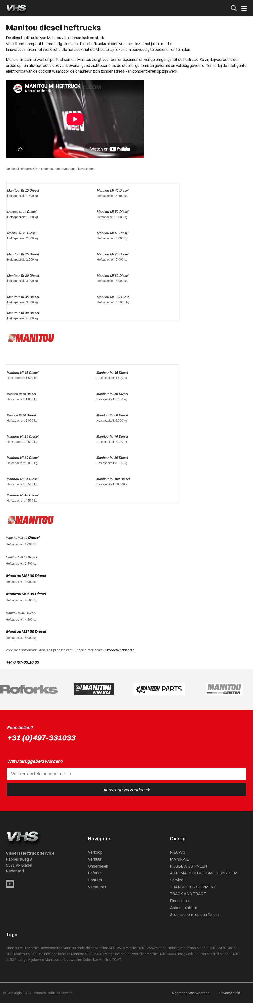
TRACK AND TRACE (188, 893)
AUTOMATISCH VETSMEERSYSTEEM (203, 872)
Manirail (213, 954)
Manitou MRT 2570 (110, 948)
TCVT (116, 960)
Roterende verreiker (130, 954)
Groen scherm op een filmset (194, 914)
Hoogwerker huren (191, 954)
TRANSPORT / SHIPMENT (193, 886)
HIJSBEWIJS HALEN (188, 866)
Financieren (180, 900)
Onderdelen (98, 866)
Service (176, 879)
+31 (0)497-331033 (41, 737)
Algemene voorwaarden (191, 993)
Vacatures (97, 886)
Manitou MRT (16, 948)
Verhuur (95, 859)
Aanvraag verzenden (126, 790)
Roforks (95, 872)
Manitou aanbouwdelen (63, 960)
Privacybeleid (229, 993)
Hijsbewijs (36, 960)
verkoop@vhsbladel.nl (119, 650)
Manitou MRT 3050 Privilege (35, 954)
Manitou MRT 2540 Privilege (92, 954)
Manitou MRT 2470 (211, 948)
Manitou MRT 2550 (140, 948)
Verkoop (95, 852)
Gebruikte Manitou (97, 960)
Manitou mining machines (176, 948)
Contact (95, 879)
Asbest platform (184, 907)
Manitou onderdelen (79, 948)
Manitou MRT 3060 (161, 954)
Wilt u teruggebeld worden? (35, 761)
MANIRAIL (179, 859)
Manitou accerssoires (44, 948)
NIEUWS (177, 852)
